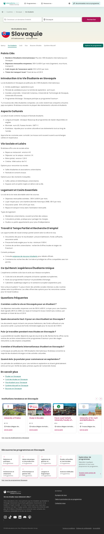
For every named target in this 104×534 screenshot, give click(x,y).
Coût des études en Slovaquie (16, 379)
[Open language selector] (69, 3)
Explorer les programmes (93, 45)
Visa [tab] (26, 45)
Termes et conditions (68, 528)
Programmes (31, 3)
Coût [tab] (20, 45)
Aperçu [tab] (3, 45)
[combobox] (22, 19)
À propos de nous (61, 495)
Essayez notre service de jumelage (87, 474)
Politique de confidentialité (84, 528)
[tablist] (52, 45)
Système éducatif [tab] (50, 45)
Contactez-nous (60, 503)
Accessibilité (96, 528)
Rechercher (91, 19)
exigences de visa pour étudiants (24, 256)
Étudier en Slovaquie (13, 376)
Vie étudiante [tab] (12, 45)
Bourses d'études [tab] (36, 45)
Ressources (47, 3)
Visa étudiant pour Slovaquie (16, 382)
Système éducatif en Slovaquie (16, 385)
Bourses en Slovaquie (13, 388)
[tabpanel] (52, 220)
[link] (29, 12)
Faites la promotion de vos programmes (68, 499)
